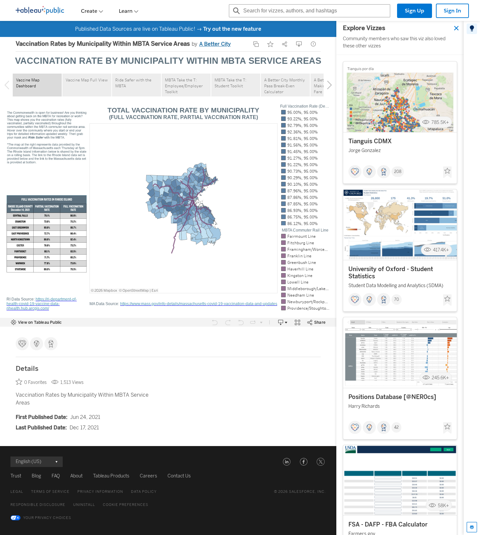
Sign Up (414, 10)
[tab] (472, 29)
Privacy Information (100, 492)
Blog (36, 476)
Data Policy (144, 492)
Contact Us (179, 476)
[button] (286, 462)
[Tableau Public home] (40, 11)
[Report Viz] (313, 44)
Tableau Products (111, 476)
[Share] (285, 44)
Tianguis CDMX (370, 141)
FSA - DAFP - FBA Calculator (387, 524)
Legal (16, 492)
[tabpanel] (400, 278)
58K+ (443, 505)
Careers (148, 476)
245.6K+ (440, 378)
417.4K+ (441, 250)
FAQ (56, 476)
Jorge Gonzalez (364, 150)
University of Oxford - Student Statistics (390, 273)
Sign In (452, 10)
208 (397, 171)
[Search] (235, 11)
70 (396, 299)
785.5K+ (440, 122)
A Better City (215, 44)
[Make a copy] (256, 44)
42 (396, 427)
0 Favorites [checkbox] (35, 382)
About (76, 476)
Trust (15, 476)
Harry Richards (364, 406)
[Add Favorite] (270, 44)
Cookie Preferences (125, 505)
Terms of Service (50, 492)
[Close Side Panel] (456, 28)
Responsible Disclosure (37, 505)
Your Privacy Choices (47, 518)
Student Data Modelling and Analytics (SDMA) (395, 285)
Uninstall (84, 505)
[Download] (299, 44)
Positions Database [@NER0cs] (392, 397)
